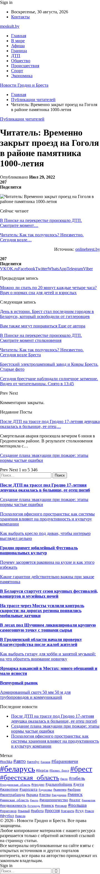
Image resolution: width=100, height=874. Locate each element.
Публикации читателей (22, 119)
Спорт (17, 70)
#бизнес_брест (59, 770)
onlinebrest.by (87, 249)
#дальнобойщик (59, 784)
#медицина (59, 795)
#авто (19, 761)
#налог (75, 800)
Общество (20, 60)
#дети (78, 784)
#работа (37, 810)
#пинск (47, 805)
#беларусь (17, 768)
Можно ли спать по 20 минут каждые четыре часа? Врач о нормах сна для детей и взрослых (48, 290)
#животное (9, 789)
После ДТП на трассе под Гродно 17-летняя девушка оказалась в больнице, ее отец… (50, 424)
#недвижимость (13, 805)
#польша (77, 805)
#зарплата (28, 789)
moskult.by (9, 26)
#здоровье (45, 789)
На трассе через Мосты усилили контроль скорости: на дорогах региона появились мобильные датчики (42, 610)
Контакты (20, 16)
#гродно (37, 785)
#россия (52, 810)
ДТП (15, 55)
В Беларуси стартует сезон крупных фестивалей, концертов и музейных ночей (49, 593)
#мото (34, 800)
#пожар (61, 805)
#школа (20, 816)
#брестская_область (29, 777)
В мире (18, 40)
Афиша (18, 45)
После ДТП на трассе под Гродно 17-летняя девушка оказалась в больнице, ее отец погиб (45, 487)
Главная (18, 35)
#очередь (34, 805)
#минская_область (14, 800)
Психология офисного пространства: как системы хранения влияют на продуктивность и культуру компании (47, 519)
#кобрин (74, 789)
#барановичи (64, 761)
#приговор (8, 811)
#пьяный (24, 811)
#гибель (77, 778)
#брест (81, 769)
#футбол (7, 815)
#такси (89, 811)
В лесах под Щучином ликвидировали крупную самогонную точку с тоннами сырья (48, 627)
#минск (75, 794)
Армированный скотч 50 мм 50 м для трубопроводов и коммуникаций (35, 695)
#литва (45, 795)
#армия (45, 761)
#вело (64, 778)
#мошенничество (53, 800)
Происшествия (25, 65)
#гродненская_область (15, 784)
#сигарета (67, 811)
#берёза (42, 770)
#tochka (6, 761)
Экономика (21, 75)
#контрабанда (12, 794)
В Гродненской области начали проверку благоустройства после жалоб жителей (41, 642)
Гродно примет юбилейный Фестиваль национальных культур (39, 550)
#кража (32, 795)
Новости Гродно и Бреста (24, 85)
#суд (79, 810)
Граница (19, 50)
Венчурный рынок (19, 682)
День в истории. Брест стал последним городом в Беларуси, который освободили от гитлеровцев (47, 314)
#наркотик (88, 800)
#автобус (33, 762)
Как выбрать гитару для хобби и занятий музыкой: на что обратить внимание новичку (48, 656)
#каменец (59, 790)
